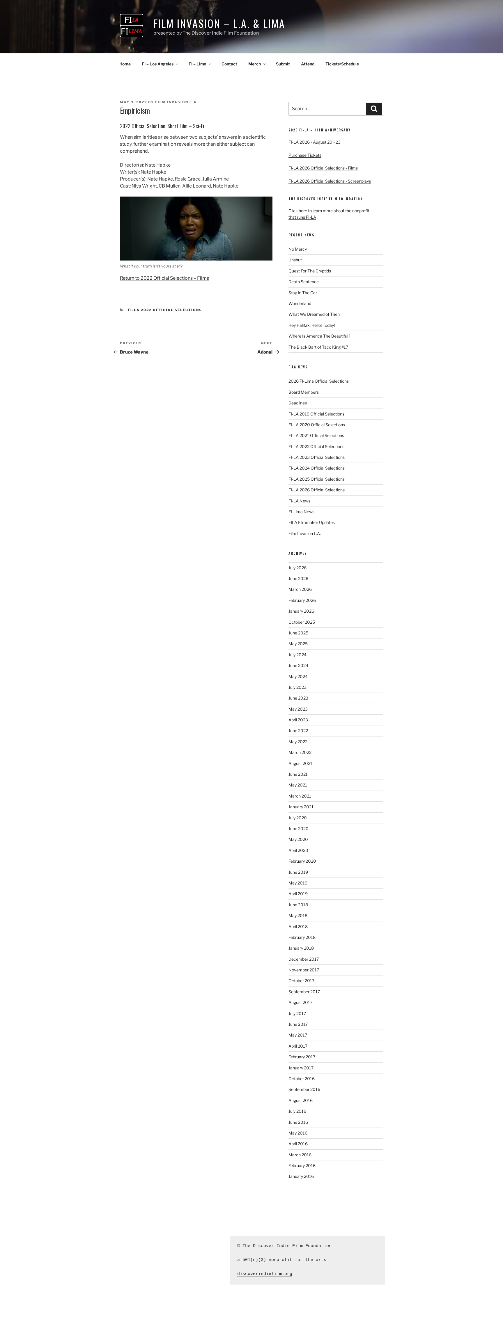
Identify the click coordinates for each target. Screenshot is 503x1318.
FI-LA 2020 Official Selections (316, 424)
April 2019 (298, 893)
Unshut (295, 259)
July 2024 (297, 654)
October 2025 (301, 622)
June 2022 (298, 730)
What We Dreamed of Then (314, 314)
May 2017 (297, 1034)
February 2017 (301, 1056)
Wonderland (299, 303)
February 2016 (302, 1165)
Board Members (303, 392)
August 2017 (300, 1002)
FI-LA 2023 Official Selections (316, 457)
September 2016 (304, 1089)
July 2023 (297, 687)
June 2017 (298, 1024)
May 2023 (298, 709)
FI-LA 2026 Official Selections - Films (323, 167)
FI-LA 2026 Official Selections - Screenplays (329, 181)
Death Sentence (303, 281)
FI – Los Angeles (157, 63)
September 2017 (304, 991)
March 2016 (299, 1154)
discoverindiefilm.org (264, 1273)
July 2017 (297, 1013)
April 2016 (298, 1143)
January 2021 (301, 806)
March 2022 (299, 752)
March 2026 (300, 589)
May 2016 (297, 1132)
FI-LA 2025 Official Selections (316, 479)
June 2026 (298, 578)
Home (125, 63)
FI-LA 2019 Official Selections (316, 413)
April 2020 (298, 850)
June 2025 (298, 632)
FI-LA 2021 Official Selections (316, 435)
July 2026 (297, 567)
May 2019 (297, 882)
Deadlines (297, 402)
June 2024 (298, 665)
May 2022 (297, 741)
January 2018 (301, 948)
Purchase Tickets (304, 155)
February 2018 (302, 937)
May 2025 (298, 643)
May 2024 (298, 676)
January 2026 (301, 611)
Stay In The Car (302, 292)
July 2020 (297, 817)
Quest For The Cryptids (309, 270)
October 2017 (301, 980)
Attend (307, 63)
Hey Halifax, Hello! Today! (311, 325)
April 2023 (298, 719)
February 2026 (302, 600)
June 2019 (298, 872)
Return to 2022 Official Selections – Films (164, 278)
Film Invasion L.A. (176, 102)
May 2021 (297, 784)
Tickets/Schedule (342, 63)
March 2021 (299, 795)
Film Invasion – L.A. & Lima (219, 23)
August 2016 (300, 1100)
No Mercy (297, 249)
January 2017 (301, 1067)
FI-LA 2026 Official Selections (316, 489)
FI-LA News (299, 500)
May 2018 (297, 915)
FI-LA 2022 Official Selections (165, 310)
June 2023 (298, 697)
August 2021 (300, 763)
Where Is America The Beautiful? (319, 335)
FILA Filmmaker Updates (311, 522)
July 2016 (297, 1111)
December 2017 (303, 959)
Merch (254, 63)
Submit (283, 63)
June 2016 (298, 1122)
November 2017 (303, 969)
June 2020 (298, 828)
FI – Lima (197, 63)
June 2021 (298, 774)
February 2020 (302, 861)
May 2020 (298, 839)
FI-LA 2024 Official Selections (316, 468)
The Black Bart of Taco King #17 (318, 347)
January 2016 (301, 1176)
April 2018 (298, 926)
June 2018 (298, 904)
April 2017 (297, 1046)
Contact (229, 63)
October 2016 (301, 1078)
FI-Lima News (301, 511)
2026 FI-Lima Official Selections (318, 381)
